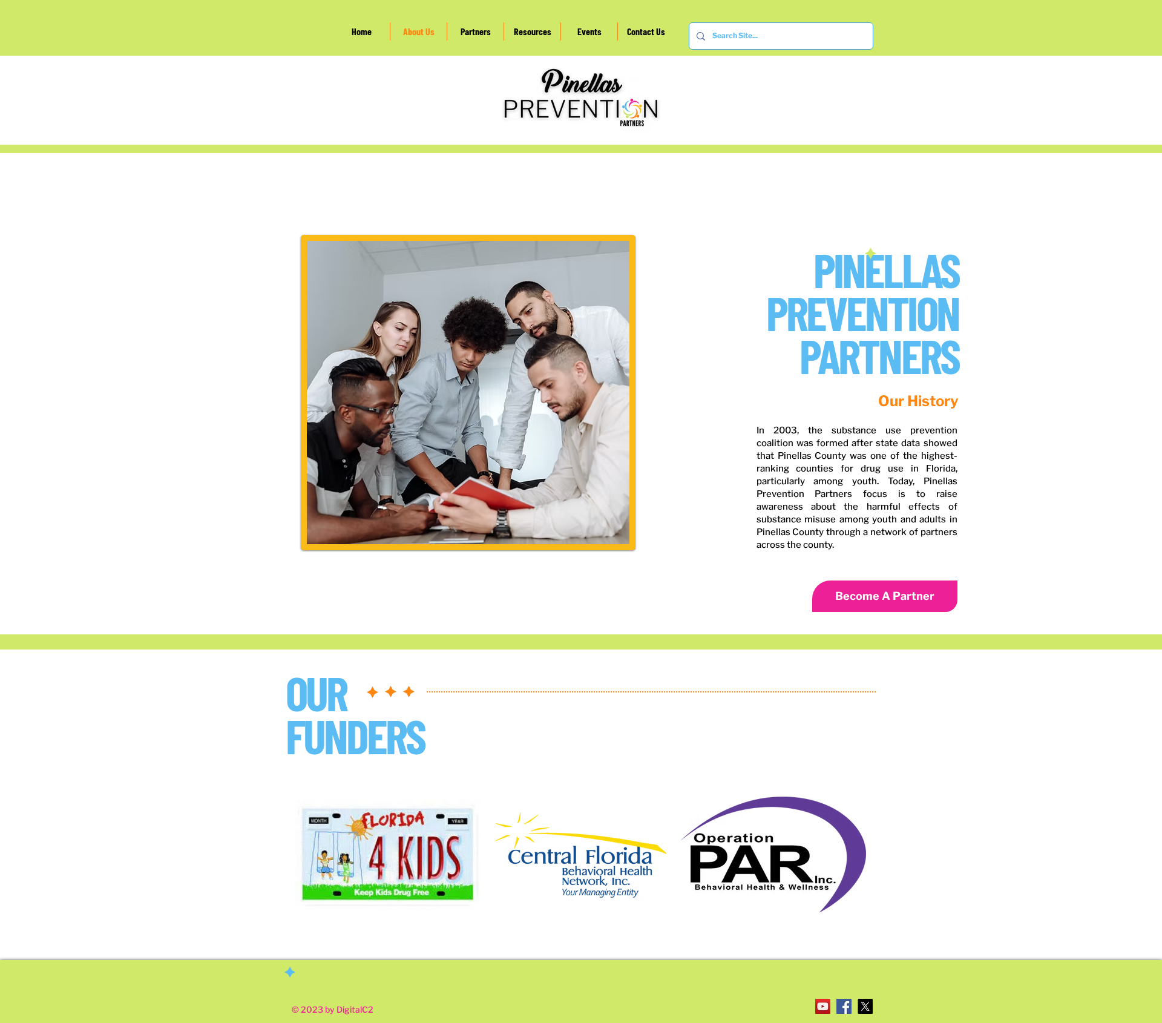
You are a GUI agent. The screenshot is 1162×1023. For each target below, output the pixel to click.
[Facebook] (844, 1006)
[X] (865, 1006)
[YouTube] (822, 1006)
